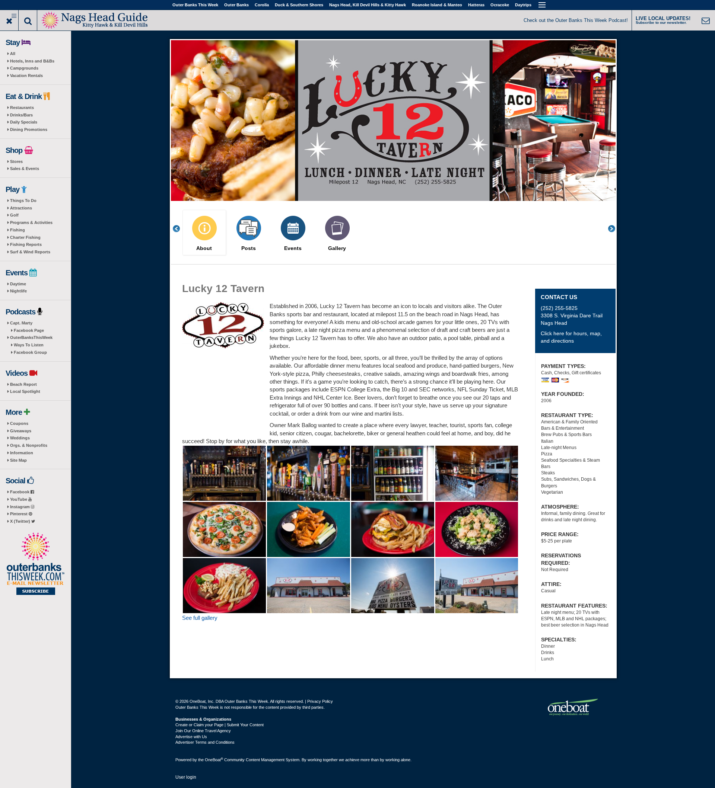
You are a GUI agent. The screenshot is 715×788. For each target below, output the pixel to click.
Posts (248, 248)
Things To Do (23, 200)
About (204, 248)
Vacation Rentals (26, 75)
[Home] (95, 19)
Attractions (21, 208)
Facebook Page (29, 330)
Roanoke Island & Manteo (437, 5)
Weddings (20, 438)
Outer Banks (236, 5)
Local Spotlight (25, 391)
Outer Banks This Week (195, 5)
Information (21, 453)
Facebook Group (30, 352)
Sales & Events (24, 168)
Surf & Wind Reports (30, 252)
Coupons (19, 423)
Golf (14, 215)
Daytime (18, 284)
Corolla (262, 5)
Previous (180, 228)
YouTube (19, 499)
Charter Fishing (25, 237)
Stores (16, 161)
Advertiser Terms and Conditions (205, 742)
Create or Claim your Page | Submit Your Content (219, 725)
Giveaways (20, 431)
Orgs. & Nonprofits (28, 445)
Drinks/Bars (21, 115)
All (12, 53)
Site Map (18, 460)
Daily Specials (23, 122)
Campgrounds (24, 68)
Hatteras (476, 5)
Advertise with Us (191, 736)
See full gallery (199, 618)
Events (293, 248)
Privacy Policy (320, 701)
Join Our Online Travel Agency (203, 730)
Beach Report (23, 384)
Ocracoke (499, 5)
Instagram (20, 506)
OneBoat (214, 759)
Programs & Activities (31, 222)
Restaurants (22, 107)
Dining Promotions (28, 129)
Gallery (337, 248)
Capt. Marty (21, 323)
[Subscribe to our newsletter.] (35, 564)
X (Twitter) (20, 521)
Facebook (20, 492)
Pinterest (19, 514)
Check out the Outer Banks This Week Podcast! (576, 20)
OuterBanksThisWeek (31, 337)
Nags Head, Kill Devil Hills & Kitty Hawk (367, 5)
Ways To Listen (29, 345)
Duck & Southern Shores (299, 5)
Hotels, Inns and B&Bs (32, 61)
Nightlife (18, 291)
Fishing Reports (26, 244)
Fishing (17, 230)
